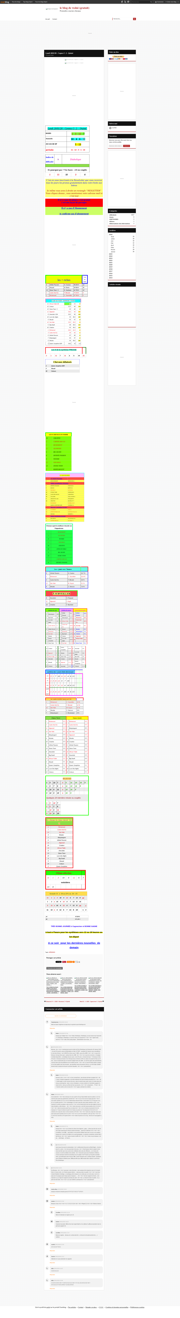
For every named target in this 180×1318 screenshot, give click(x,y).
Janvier (113, 252)
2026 (110, 234)
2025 (110, 254)
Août (112, 236)
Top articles (72, 1307)
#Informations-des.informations (120, 223)
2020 (110, 265)
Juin (112, 241)
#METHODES (114, 219)
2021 (110, 262)
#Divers (112, 221)
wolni (48, 1307)
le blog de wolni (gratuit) (74, 8)
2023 (110, 258)
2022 (110, 260)
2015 (110, 275)
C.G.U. (101, 1307)
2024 (110, 256)
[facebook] (122, 2)
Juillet (113, 239)
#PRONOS (52, 952)
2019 (110, 267)
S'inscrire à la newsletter (54, 968)
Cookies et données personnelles (117, 1307)
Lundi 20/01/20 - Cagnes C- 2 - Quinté (59, 53)
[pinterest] (128, 2)
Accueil (47, 19)
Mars (112, 247)
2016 (110, 273)
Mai (112, 243)
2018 (110, 269)
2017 (110, 271)
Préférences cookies (137, 1307)
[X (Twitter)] (125, 2)
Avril (112, 245)
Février (113, 249)
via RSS (114, 128)
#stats (112, 217)
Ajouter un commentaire (61, 1016)
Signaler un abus (91, 1307)
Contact (54, 19)
